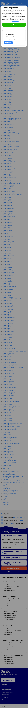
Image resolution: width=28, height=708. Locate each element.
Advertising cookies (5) (10, 39)
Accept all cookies (13, 24)
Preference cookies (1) (9, 34)
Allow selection (13, 28)
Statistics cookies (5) (9, 36)
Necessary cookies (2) (9, 32)
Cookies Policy (15, 21)
